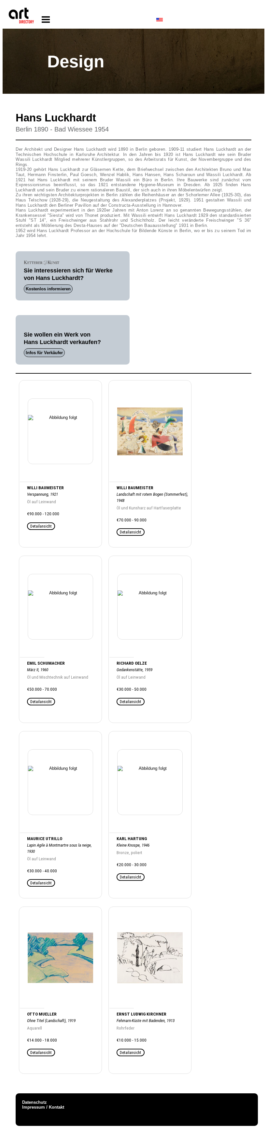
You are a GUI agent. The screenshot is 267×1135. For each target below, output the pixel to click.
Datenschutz (34, 1102)
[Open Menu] (46, 20)
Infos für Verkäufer (44, 352)
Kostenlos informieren (48, 288)
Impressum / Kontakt (43, 1107)
